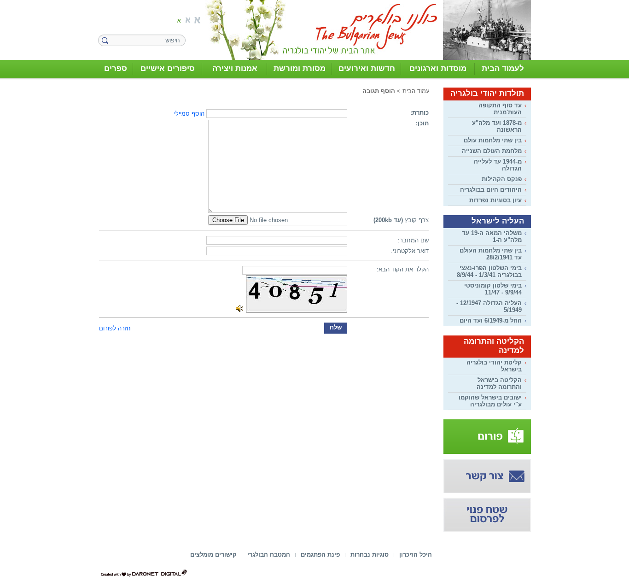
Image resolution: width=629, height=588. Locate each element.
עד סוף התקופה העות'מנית (500, 109)
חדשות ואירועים (366, 68)
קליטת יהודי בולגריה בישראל (494, 366)
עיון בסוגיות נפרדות (495, 200)
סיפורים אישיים (167, 68)
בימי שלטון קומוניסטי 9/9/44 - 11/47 (493, 289)
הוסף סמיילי (189, 113)
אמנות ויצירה (234, 68)
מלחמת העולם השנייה (492, 150)
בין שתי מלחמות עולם (493, 140)
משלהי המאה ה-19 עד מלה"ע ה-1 (492, 236)
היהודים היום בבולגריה (491, 189)
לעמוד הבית (503, 68)
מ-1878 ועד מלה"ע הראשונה (497, 126)
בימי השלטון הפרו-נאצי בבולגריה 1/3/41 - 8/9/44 (489, 271)
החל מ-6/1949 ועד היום (491, 320)
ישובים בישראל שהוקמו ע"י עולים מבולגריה (490, 401)
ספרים (115, 68)
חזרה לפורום (115, 328)
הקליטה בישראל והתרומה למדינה (499, 383)
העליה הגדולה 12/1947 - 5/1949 (489, 306)
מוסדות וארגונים (437, 68)
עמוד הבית (416, 91)
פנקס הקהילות (502, 179)
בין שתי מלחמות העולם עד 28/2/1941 (491, 254)
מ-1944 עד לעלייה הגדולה (498, 165)
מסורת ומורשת (300, 68)
